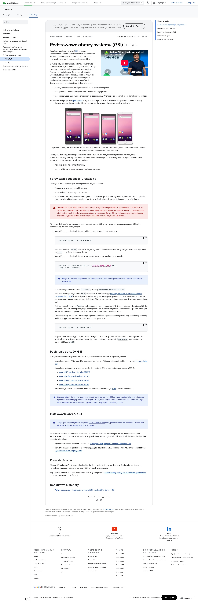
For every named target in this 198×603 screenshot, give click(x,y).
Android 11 (120, 576)
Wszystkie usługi (119, 587)
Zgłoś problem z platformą (180, 554)
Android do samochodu (97, 567)
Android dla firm (39, 560)
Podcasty (37, 578)
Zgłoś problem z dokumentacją (182, 557)
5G (62, 572)
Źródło (36, 567)
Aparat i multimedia (68, 565)
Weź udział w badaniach (179, 565)
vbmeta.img (91, 425)
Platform (7, 9)
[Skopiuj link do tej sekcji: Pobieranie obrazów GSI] (84, 352)
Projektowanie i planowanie (52, 3)
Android (37, 556)
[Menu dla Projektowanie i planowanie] (66, 2)
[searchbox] (15, 22)
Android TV (92, 571)
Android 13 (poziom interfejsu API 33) (74, 385)
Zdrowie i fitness (67, 561)
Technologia (33, 15)
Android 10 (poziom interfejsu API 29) (74, 372)
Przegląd (6, 15)
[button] (15, 55)
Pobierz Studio (148, 567)
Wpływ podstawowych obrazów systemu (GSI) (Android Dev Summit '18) (84, 490)
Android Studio (177, 3)
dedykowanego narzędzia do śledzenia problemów (125, 472)
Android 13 (120, 568)
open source (77, 100)
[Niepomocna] (146, 36)
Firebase (83, 587)
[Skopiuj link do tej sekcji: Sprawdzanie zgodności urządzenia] (98, 179)
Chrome (73, 587)
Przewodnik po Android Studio (154, 556)
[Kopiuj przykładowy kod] (146, 238)
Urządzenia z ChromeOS (97, 563)
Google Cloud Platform (99, 587)
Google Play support (178, 561)
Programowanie (78, 3)
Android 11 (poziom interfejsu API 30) (74, 376)
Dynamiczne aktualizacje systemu (68, 451)
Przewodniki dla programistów (154, 560)
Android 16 (120, 557)
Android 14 (120, 565)
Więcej (96, 3)
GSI (76, 51)
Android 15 (120, 561)
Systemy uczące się (68, 557)
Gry (62, 554)
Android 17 (120, 554)
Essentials (28, 3)
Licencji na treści (108, 509)
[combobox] (132, 3)
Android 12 (120, 572)
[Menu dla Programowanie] (88, 2)
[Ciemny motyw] (143, 238)
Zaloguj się (190, 3)
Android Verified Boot (97, 423)
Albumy (19, 15)
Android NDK (148, 571)
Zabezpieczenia (39, 563)
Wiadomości (38, 571)
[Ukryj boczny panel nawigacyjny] (27, 599)
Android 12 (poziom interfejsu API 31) (74, 380)
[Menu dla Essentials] (35, 2)
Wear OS (91, 560)
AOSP (114, 389)
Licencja (48, 597)
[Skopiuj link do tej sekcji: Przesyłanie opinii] (75, 460)
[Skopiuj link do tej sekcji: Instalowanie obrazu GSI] (84, 414)
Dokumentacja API (150, 563)
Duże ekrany (92, 556)
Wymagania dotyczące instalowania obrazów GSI (110, 444)
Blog (35, 574)
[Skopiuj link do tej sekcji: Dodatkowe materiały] (81, 485)
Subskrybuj (169, 597)
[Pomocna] (142, 36)
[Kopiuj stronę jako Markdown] (133, 45)
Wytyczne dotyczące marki (63, 597)
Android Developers (56, 36)
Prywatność (65, 568)
